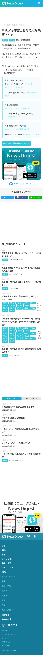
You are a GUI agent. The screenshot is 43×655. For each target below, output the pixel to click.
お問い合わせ (6, 642)
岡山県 (27, 305)
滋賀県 (5, 303)
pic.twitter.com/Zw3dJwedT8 (17, 129)
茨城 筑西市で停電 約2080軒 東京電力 (18, 407)
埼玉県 (25, 328)
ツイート (9, 197)
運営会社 (5, 630)
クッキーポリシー (7, 638)
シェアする (22, 197)
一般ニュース (6, 293)
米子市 (21, 25)
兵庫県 (25, 303)
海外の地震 (6, 619)
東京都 (5, 331)
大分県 (12, 311)
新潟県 (20, 331)
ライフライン (7, 559)
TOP (3, 25)
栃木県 (12, 328)
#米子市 (29, 84)
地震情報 (5, 615)
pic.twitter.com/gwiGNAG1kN (17, 108)
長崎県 (32, 308)
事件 (4, 550)
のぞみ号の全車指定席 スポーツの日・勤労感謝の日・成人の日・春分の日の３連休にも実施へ (21, 322)
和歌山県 (5, 305)
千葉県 (32, 328)
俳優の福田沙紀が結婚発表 (13, 418)
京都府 (12, 303)
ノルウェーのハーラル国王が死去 (16, 443)
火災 (8, 25)
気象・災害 (6, 265)
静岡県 (5, 333)
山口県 (12, 308)
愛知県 (12, 333)
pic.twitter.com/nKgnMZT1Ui (17, 87)
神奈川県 (12, 331)
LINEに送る (36, 197)
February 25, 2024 (12, 117)
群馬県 (19, 328)
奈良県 (32, 303)
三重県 (19, 333)
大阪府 (19, 303)
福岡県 (19, 308)
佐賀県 (25, 308)
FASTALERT (6, 645)
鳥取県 (14, 25)
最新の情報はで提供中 (16, 143)
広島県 (5, 308)
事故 (3, 250)
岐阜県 (27, 331)
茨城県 (5, 328)
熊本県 (5, 311)
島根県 (20, 305)
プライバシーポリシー (9, 634)
